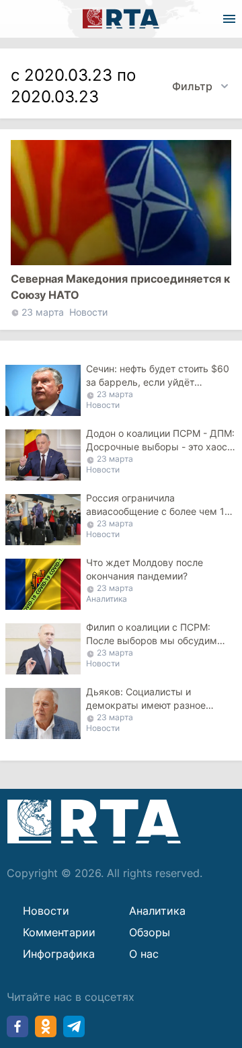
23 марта (43, 312)
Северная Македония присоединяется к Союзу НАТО (120, 287)
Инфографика (59, 953)
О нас (144, 953)
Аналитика (106, 599)
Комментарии (59, 932)
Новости (88, 312)
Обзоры (149, 932)
